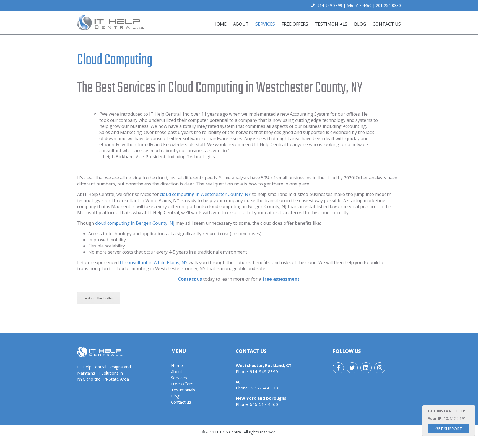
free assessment (281, 279)
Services (265, 24)
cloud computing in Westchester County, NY (205, 194)
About (241, 24)
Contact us (387, 24)
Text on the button (99, 298)
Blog (360, 24)
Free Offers (295, 24)
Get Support (448, 428)
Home (220, 24)
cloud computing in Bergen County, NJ (135, 223)
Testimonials (331, 24)
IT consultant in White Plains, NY (154, 262)
